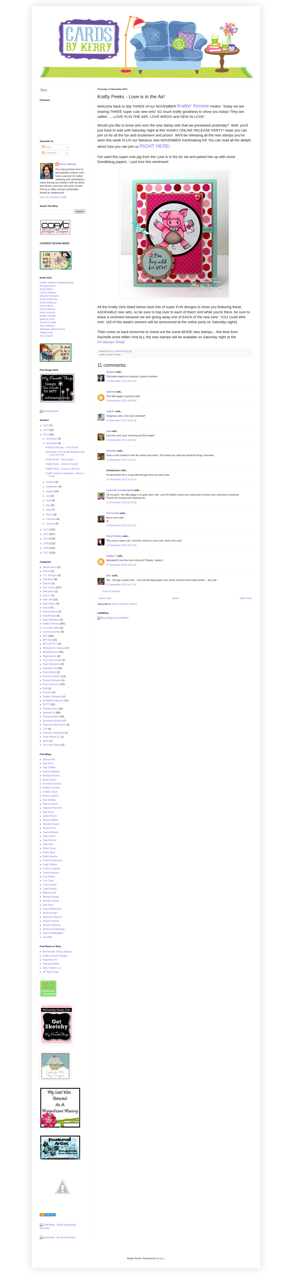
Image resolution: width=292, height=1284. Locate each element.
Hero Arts (48, 599)
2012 (46, 529)
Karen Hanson (47, 309)
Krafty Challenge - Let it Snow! (62, 447)
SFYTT (46, 704)
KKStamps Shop (110, 342)
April (49, 509)
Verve (46, 741)
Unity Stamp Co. (51, 736)
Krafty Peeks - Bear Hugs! (59, 459)
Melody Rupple (51, 896)
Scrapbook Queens (53, 700)
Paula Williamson (52, 908)
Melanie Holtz (47, 319)
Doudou (110, 372)
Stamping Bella (51, 716)
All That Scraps (51, 971)
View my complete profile (53, 197)
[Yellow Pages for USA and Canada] (48, 1215)
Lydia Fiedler (50, 888)
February (51, 519)
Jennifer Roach (51, 824)
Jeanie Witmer (50, 820)
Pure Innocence (51, 684)
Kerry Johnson (67, 164)
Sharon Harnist (51, 921)
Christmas (48, 579)
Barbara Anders (51, 775)
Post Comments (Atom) (124, 604)
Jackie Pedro (50, 816)
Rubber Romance (52, 696)
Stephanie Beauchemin (52, 329)
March (49, 514)
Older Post (245, 598)
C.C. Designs (50, 575)
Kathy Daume (50, 856)
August (50, 491)
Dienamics (48, 591)
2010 (46, 538)
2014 (46, 430)
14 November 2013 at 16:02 (121, 479)
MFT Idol (47, 640)
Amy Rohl (48, 763)
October (50, 482)
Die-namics (49, 587)
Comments (50, 153)
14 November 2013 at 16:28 (121, 502)
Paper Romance (51, 664)
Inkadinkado (49, 615)
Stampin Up (49, 712)
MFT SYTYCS (50, 643)
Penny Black (49, 672)
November (52, 443)
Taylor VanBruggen (53, 933)
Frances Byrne (50, 804)
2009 (46, 543)
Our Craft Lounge (52, 660)
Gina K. (47, 595)
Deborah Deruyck (49, 296)
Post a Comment (111, 591)
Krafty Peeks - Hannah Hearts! (62, 464)
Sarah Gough (50, 912)
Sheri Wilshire (47, 325)
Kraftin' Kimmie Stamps (55, 955)
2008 (46, 548)
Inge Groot (48, 812)
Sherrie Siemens (52, 925)
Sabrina (110, 391)
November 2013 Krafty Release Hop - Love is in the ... (65, 453)
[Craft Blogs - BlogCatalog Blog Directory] (62, 1228)
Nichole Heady (51, 900)
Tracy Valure (46, 336)
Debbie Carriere (51, 787)
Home (175, 598)
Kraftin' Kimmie (193, 106)
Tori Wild (47, 937)
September (52, 486)
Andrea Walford (51, 771)
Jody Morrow (50, 840)
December (52, 438)
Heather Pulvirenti (52, 807)
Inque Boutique (51, 619)
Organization (50, 656)
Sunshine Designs (53, 720)
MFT (45, 636)
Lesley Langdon (51, 868)
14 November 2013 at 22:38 (121, 545)
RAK (45, 688)
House (46, 607)
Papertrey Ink (50, 668)
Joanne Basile (50, 832)
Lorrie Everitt (49, 884)
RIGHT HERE (154, 146)
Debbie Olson (50, 791)
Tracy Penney (114, 536)
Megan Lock (49, 892)
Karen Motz (49, 852)
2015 (46, 425)
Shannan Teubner (52, 917)
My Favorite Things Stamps (57, 951)
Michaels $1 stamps (53, 648)
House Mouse (50, 611)
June (49, 500)
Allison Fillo (49, 759)
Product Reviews (52, 680)
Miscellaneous (50, 652)
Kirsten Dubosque (52, 860)
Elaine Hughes (51, 795)
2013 (46, 434)
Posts (47, 147)
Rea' (108, 575)
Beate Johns (49, 779)
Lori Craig (48, 880)
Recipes (47, 692)
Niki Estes (48, 905)
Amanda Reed (47, 286)
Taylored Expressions (54, 724)
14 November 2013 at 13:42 (121, 440)
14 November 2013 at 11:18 (121, 420)
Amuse (46, 571)
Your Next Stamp (52, 745)
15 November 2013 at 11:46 (121, 564)
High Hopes (49, 603)
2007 (46, 552)
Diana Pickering (48, 299)
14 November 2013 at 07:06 (121, 381)
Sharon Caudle (48, 322)
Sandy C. (111, 556)
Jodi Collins (49, 836)
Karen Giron (49, 848)
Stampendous (50, 708)
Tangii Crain (46, 332)
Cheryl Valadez (48, 292)
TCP (45, 728)
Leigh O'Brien (50, 864)
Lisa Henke (49, 876)
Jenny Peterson (48, 302)
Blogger (160, 1258)
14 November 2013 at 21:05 (121, 525)
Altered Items (50, 567)
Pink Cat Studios (52, 676)
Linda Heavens (51, 872)
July (48, 496)
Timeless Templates (53, 732)
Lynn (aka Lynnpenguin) (119, 490)
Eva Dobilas (49, 800)
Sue (108, 431)
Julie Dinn (48, 844)
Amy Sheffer (49, 767)
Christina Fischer (52, 783)
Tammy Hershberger (54, 929)
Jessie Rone (46, 305)
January (50, 523)
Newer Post (104, 598)
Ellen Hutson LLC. (52, 968)
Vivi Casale (112, 513)
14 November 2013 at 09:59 (121, 400)
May (48, 505)
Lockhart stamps (51, 631)
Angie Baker (46, 289)
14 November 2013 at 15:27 (121, 460)
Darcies (47, 583)
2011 (46, 534)
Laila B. (110, 411)
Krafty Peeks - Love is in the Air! (62, 468)
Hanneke (111, 450)
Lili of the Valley (51, 627)
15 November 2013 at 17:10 (121, 584)
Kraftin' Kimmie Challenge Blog (56, 282)
